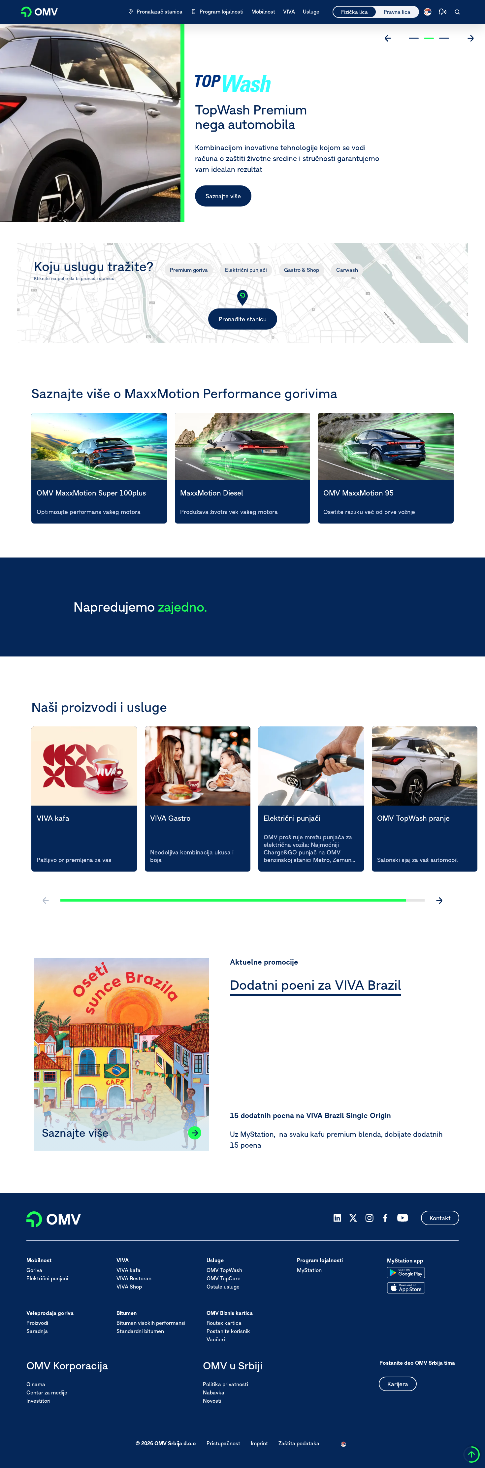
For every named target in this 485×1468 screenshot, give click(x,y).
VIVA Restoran (133, 1278)
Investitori (38, 1400)
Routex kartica (224, 1323)
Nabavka (213, 1392)
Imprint (259, 1443)
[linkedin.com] (337, 1218)
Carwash (347, 270)
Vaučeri (216, 1339)
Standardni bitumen (140, 1331)
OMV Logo (35, 11)
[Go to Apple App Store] (406, 1287)
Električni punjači (246, 270)
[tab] (315, 986)
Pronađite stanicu (243, 319)
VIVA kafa (128, 1270)
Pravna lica (397, 12)
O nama (35, 1384)
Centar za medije (46, 1392)
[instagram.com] (369, 1218)
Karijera (397, 1384)
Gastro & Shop (301, 270)
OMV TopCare (224, 1278)
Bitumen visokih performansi (150, 1323)
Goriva (34, 1270)
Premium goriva (189, 270)
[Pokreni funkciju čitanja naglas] (442, 11)
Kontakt (440, 1218)
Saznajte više (223, 196)
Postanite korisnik (228, 1331)
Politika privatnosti (225, 1384)
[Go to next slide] (470, 38)
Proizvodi (37, 1323)
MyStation (309, 1270)
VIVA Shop (129, 1287)
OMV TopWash (224, 1270)
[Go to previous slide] (388, 38)
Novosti (212, 1400)
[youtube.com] (402, 1218)
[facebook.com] (385, 1218)
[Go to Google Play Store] (406, 1272)
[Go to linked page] (194, 1132)
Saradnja (37, 1331)
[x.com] (353, 1218)
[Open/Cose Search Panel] (457, 11)
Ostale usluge (223, 1287)
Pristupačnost (223, 1443)
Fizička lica (354, 12)
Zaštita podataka (298, 1443)
